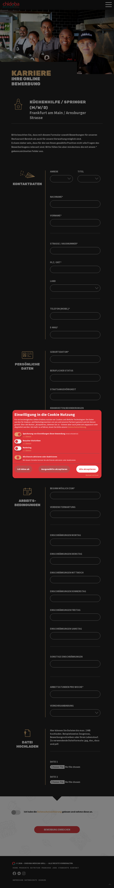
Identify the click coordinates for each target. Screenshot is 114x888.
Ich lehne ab (23, 469)
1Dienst (27, 436)
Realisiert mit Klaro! (92, 475)
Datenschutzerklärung (77, 427)
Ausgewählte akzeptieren (54, 469)
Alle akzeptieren (87, 469)
